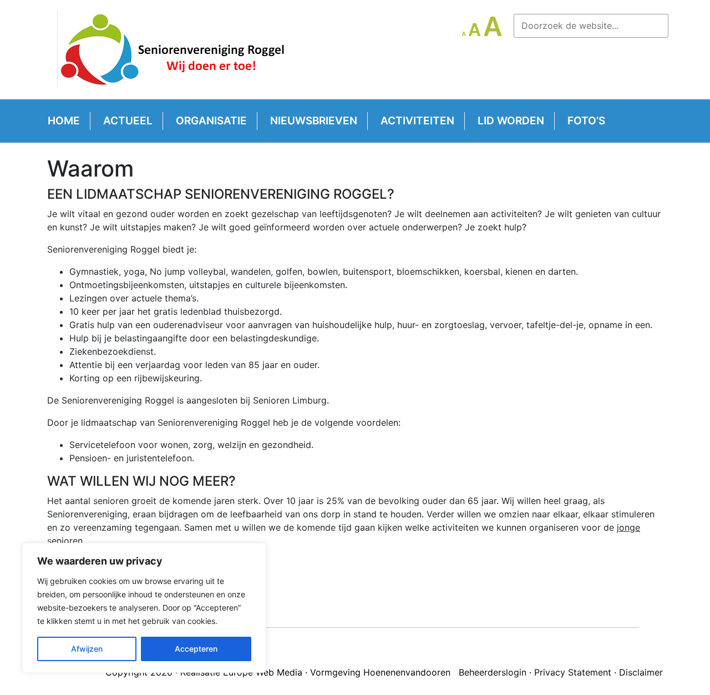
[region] (144, 608)
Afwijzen (87, 648)
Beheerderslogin (492, 672)
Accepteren (196, 648)
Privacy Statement (572, 672)
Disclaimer (641, 672)
